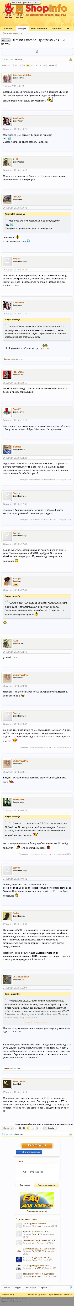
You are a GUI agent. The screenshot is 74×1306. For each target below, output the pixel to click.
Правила (56, 28)
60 (28, 65)
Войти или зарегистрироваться (25, 3)
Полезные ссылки (46, 1185)
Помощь (68, 1295)
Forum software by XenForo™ (13, 1299)
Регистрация (37, 1145)
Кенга (6, 1068)
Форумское (24, 1185)
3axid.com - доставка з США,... (37, 1257)
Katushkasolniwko (22, 75)
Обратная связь (55, 1295)
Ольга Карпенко (21, 977)
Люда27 (17, 409)
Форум (22, 28)
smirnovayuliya (20, 675)
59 (24, 65)
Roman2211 (37, 1276)
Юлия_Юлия (19, 1081)
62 (37, 65)
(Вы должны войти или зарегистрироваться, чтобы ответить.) (43, 1124)
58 (20, 65)
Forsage (17, 578)
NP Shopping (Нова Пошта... (37, 1266)
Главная (8, 28)
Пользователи (39, 28)
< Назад (5, 65)
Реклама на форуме (37, 1211)
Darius (16, 913)
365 (44, 65)
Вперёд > (52, 65)
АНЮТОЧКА (19, 799)
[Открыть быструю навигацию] (71, 1287)
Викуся (16, 258)
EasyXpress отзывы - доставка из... (40, 1249)
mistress (17, 447)
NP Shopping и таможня (34, 1223)
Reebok (35, 1234)
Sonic (34, 1260)
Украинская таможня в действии (39, 1274)
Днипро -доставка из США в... (37, 1231)
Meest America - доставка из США (39, 1240)
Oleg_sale (36, 1226)
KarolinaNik (18, 118)
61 (32, 65)
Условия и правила (37, 1295)
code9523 (36, 1268)
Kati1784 (17, 197)
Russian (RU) (8, 1295)
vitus (34, 1243)
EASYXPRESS (39, 1251)
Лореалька (18, 372)
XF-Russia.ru (15, 1301)
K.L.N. (15, 159)
